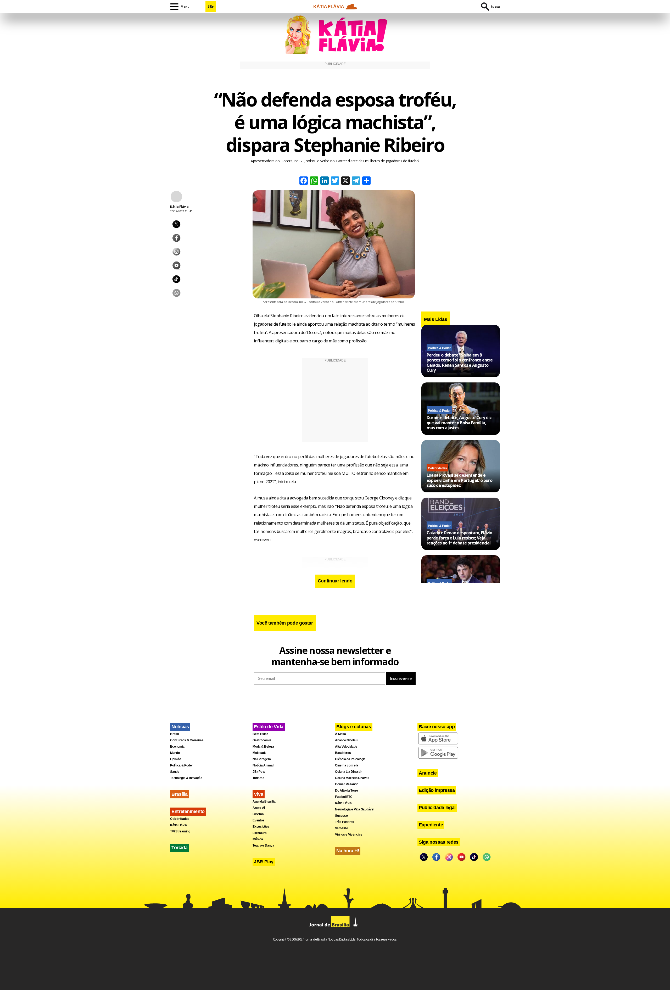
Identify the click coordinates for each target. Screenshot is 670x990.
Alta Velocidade (346, 746)
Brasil (174, 734)
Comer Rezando (346, 784)
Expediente (431, 824)
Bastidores (343, 753)
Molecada (259, 753)
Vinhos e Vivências (348, 834)
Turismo (258, 778)
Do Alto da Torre (346, 790)
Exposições (261, 826)
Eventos (258, 820)
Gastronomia (262, 740)
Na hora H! (347, 850)
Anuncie (428, 773)
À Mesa (340, 734)
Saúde (174, 772)
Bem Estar (260, 734)
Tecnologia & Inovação (186, 778)
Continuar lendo (335, 580)
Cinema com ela (346, 765)
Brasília (179, 794)
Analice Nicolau (346, 740)
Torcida (179, 847)
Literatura (260, 833)
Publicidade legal (437, 807)
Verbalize (341, 828)
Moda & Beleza (263, 746)
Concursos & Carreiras (187, 740)
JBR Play (263, 861)
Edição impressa (437, 790)
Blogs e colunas (353, 726)
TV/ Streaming (180, 831)
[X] (345, 181)
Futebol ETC (343, 797)
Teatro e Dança (263, 845)
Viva (258, 794)
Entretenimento (188, 811)
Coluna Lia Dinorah (348, 772)
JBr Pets (259, 772)
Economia (177, 746)
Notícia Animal (263, 765)
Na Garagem (262, 759)
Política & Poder (439, 348)
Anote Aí (259, 808)
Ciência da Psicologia (350, 759)
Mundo (175, 753)
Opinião (175, 759)
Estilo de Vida (268, 726)
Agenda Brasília (264, 801)
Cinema (258, 814)
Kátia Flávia (178, 825)
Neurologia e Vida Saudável (354, 809)
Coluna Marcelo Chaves (352, 778)
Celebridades (437, 468)
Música (258, 839)
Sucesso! (342, 815)
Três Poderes (344, 822)
